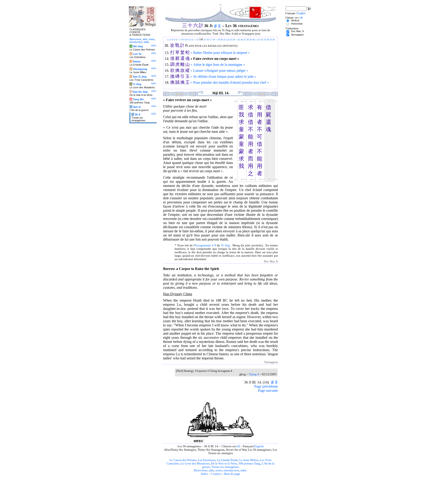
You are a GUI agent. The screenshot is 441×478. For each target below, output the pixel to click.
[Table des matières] (219, 25)
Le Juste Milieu (249, 460)
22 (227, 39)
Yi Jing (225, 245)
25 (238, 39)
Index (204, 473)
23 (230, 39)
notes (218, 470)
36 (273, 39)
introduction (231, 470)
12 (192, 39)
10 (186, 39)
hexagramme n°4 (205, 245)
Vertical (295, 20)
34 (267, 39)
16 (207, 39)
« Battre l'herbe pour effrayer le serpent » (220, 53)
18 (213, 39)
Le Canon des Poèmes (183, 460)
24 (233, 39)
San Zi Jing (140, 76)
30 (253, 39)
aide (211, 470)
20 (221, 39)
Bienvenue (200, 470)
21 (224, 39)
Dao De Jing (140, 91)
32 (261, 39)
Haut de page (232, 473)
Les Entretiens (207, 460)
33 (264, 39)
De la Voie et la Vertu (224, 463)
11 (189, 39)
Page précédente (266, 386)
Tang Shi (138, 99)
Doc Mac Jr (297, 31)
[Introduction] (215, 25)
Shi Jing (138, 46)
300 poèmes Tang (249, 463)
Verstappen (297, 34)
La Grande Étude (227, 460)
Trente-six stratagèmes (225, 467)
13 (197, 39)
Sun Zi (137, 107)
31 (258, 39)
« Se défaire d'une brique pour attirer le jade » (223, 76)
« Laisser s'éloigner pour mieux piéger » (219, 70)
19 (219, 39)
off (238, 446)
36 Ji (137, 114)
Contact (216, 473)
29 (250, 39)
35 (270, 39)
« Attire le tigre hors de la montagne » (217, 65)
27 (244, 39)
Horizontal (296, 23)
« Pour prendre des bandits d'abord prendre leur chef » (229, 82)
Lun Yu (137, 54)
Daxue (137, 61)
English (259, 446)
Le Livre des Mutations (195, 463)
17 (210, 39)
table (243, 470)
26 (241, 39)
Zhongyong (140, 69)
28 (247, 39)
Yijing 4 (254, 374)
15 (205, 39)
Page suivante (268, 390)
